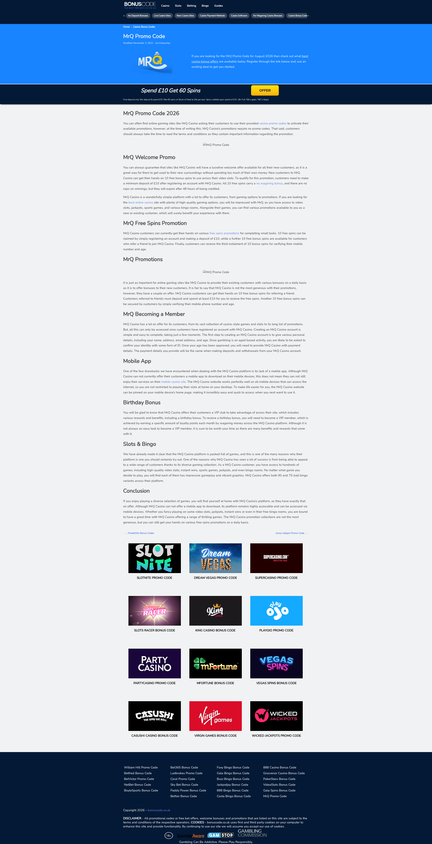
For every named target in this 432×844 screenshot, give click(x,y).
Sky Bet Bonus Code (184, 785)
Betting (191, 6)
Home (126, 26)
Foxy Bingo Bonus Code (233, 767)
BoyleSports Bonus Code (141, 790)
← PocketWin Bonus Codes (139, 533)
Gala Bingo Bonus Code (233, 773)
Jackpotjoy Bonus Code (232, 785)
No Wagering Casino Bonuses (267, 15)
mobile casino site (173, 382)
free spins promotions (224, 233)
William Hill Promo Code (141, 767)
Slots (178, 6)
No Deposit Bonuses (138, 15)
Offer (265, 90)
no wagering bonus (269, 183)
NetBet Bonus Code (137, 785)
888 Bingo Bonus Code (233, 790)
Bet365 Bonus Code (184, 767)
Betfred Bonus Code (138, 773)
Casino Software (239, 15)
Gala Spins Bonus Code (279, 790)
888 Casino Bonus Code (279, 767)
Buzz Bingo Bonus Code (233, 779)
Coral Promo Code (182, 779)
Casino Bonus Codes (298, 15)
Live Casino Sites (162, 15)
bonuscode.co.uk (159, 810)
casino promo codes (273, 123)
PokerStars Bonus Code (279, 779)
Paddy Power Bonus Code (188, 790)
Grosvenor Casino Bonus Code (284, 773)
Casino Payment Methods (212, 15)
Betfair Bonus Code (183, 796)
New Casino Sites (185, 15)
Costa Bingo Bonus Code (234, 796)
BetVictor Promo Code (139, 779)
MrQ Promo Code (275, 796)
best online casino (140, 202)
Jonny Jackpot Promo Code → (291, 533)
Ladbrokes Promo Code (186, 773)
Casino (165, 6)
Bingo (205, 6)
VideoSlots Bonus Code (279, 785)
